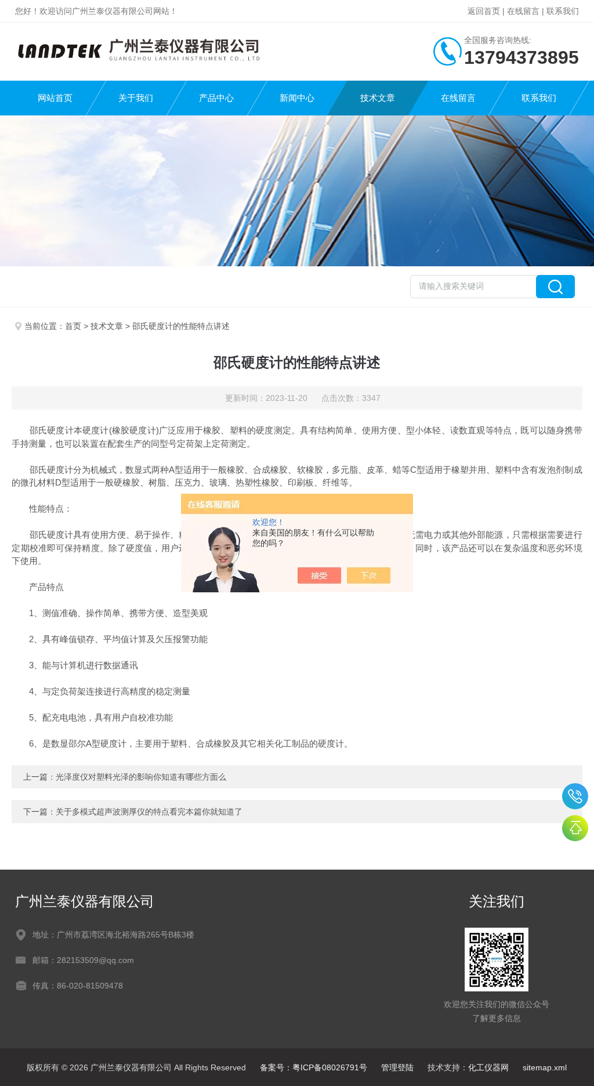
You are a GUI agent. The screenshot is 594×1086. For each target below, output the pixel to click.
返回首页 (484, 11)
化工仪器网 (488, 1067)
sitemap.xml (545, 1067)
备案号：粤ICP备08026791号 (313, 1067)
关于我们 (135, 98)
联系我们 (562, 11)
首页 (73, 326)
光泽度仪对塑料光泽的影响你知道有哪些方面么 (141, 776)
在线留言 (523, 11)
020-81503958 (575, 796)
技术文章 (377, 98)
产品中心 (216, 98)
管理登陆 (397, 1067)
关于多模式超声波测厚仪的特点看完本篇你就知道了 (149, 811)
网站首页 (55, 98)
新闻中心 (297, 98)
